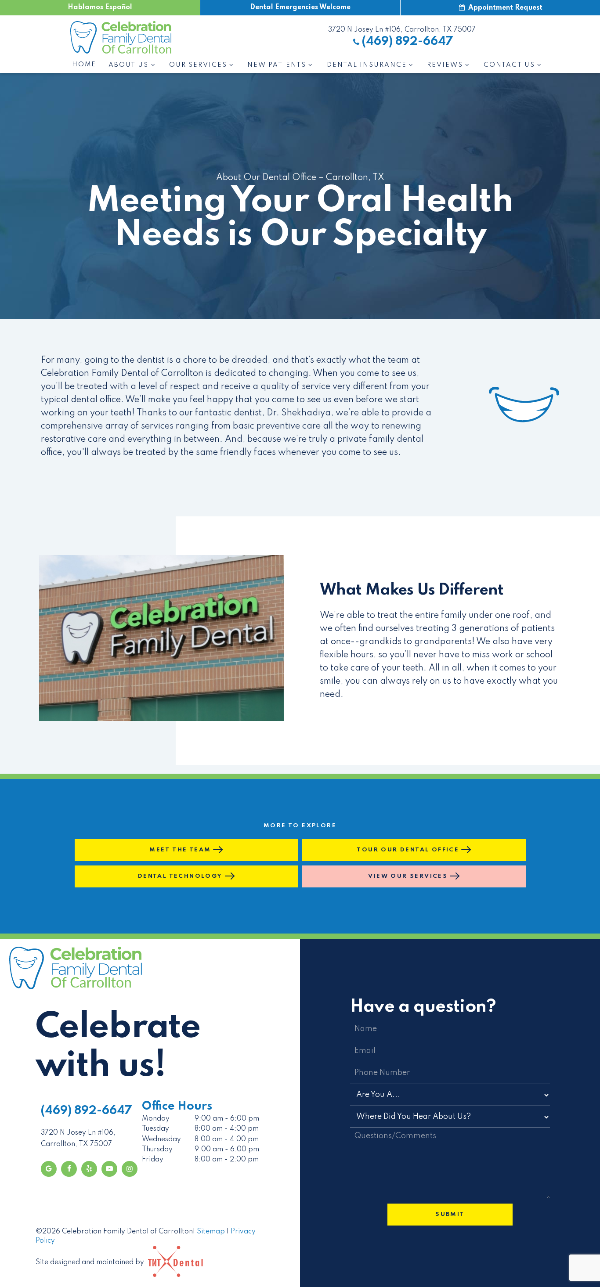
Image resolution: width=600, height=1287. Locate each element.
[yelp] (89, 1169)
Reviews (445, 65)
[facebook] (69, 1169)
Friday (152, 1159)
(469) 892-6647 (407, 41)
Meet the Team (180, 850)
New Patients (276, 65)
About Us (128, 65)
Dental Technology (180, 876)
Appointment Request (504, 7)
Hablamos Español (100, 7)
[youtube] (109, 1169)
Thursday (157, 1149)
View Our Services (408, 876)
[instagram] (129, 1169)
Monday (156, 1118)
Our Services (198, 65)
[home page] (120, 37)
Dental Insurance (367, 65)
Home (84, 64)
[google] (49, 1169)
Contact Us (509, 65)
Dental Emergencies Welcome (300, 7)
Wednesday (161, 1139)
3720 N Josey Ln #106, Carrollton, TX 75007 (402, 29)
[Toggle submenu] (152, 65)
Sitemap (211, 1231)
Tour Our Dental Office (408, 850)
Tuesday (155, 1128)
